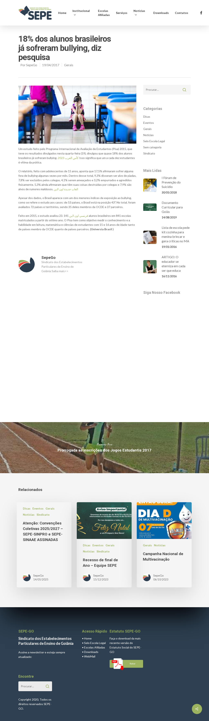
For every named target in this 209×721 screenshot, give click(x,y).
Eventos (148, 122)
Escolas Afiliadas (104, 13)
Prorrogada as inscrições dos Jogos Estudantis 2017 (104, 447)
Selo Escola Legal (154, 141)
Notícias (139, 10)
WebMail (89, 656)
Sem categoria (152, 147)
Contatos (181, 13)
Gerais (68, 65)
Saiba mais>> (60, 271)
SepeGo (31, 65)
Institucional (81, 10)
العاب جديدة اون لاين (66, 189)
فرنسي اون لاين (78, 215)
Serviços (121, 13)
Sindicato (149, 153)
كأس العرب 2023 (68, 158)
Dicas (146, 116)
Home (62, 13)
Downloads (161, 13)
